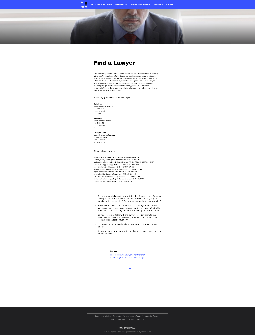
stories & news (158, 4)
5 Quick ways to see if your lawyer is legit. (127, 257)
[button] (92, 5)
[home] (84, 4)
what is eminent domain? (104, 4)
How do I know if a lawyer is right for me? (127, 255)
